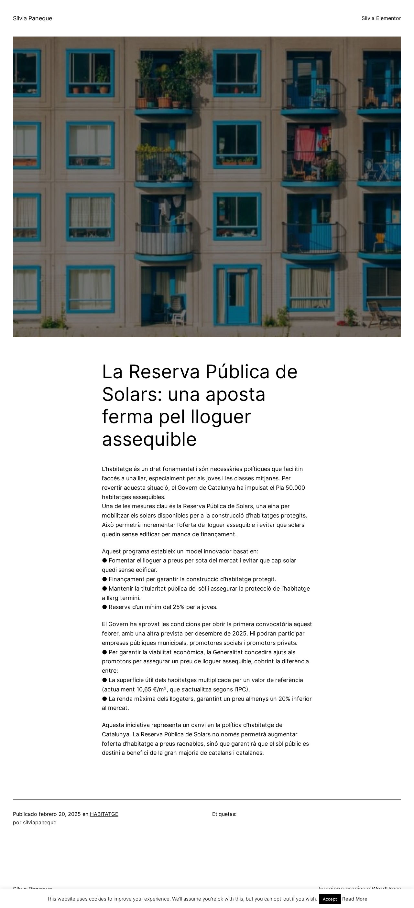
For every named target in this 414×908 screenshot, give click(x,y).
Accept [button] (330, 899)
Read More (354, 899)
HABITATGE (104, 814)
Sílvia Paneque (32, 18)
